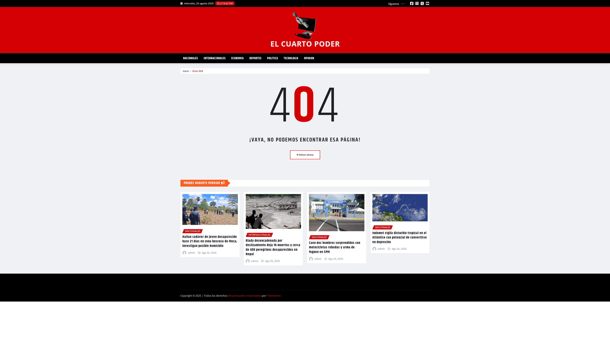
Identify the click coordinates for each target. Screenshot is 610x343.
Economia (237, 58)
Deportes (255, 58)
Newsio (257, 295)
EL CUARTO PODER (305, 44)
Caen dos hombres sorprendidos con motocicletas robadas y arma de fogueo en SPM (334, 247)
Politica (272, 58)
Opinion (309, 58)
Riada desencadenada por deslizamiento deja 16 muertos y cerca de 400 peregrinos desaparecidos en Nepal (273, 247)
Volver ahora (306, 154)
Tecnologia (291, 58)
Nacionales (190, 58)
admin (191, 252)
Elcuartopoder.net (239, 295)
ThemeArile (274, 295)
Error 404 (198, 71)
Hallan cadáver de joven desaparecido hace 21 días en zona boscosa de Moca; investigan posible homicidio (209, 241)
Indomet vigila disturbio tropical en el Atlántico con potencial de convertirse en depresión (399, 237)
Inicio (186, 71)
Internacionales (215, 58)
